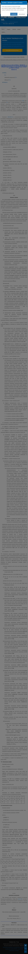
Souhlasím (13, 14)
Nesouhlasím (22, 14)
